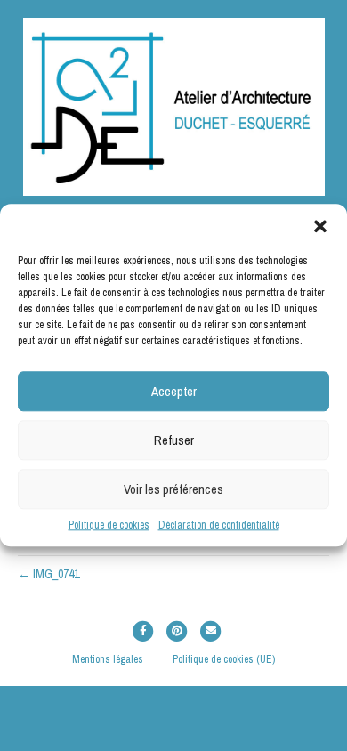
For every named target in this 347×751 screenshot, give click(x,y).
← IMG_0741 (48, 574)
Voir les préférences (173, 489)
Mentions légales (107, 659)
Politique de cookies (109, 525)
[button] (320, 226)
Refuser (174, 440)
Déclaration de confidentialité (218, 525)
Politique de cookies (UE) (224, 659)
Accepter (174, 391)
